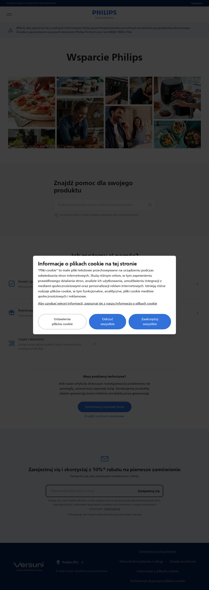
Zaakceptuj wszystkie (149, 322)
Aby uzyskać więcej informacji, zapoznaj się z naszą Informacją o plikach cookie (97, 303)
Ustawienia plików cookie (62, 322)
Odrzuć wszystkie (108, 322)
